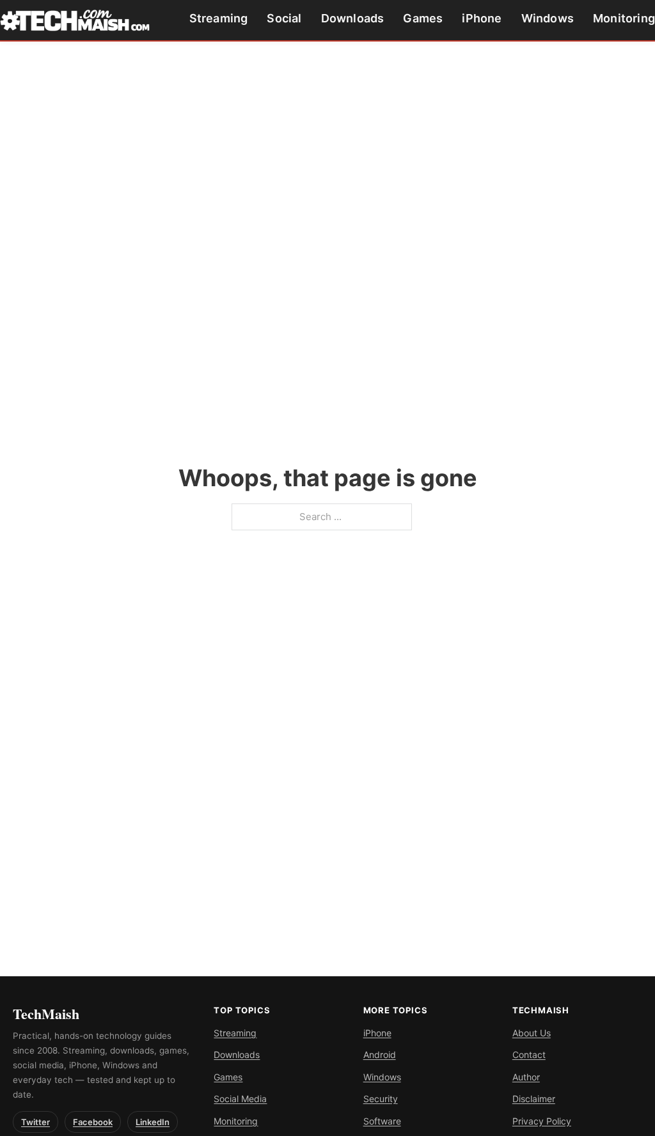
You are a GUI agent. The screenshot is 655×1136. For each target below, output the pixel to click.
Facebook (93, 1122)
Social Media (240, 1098)
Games (423, 18)
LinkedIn (153, 1122)
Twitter (35, 1122)
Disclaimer (533, 1098)
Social (284, 18)
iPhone (481, 18)
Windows (547, 18)
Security (380, 1098)
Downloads (352, 18)
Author (526, 1076)
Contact (529, 1054)
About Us (531, 1032)
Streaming (218, 18)
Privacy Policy (541, 1121)
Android (379, 1054)
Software (382, 1121)
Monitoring (624, 18)
